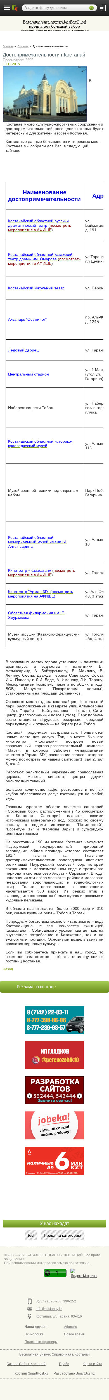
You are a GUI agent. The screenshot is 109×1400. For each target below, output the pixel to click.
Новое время (74, 1334)
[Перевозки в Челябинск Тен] (54, 1020)
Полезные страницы (41, 1342)
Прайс (64, 1364)
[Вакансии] (54, 1125)
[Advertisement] (54, 1206)
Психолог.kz (34, 1334)
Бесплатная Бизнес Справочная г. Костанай (54, 1354)
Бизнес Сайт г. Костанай (26, 1364)
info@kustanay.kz (49, 1309)
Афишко (70, 1327)
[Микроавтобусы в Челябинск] (54, 1055)
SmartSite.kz (85, 1373)
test (31, 1235)
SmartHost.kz (38, 1373)
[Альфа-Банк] (54, 1161)
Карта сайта (92, 1364)
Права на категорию (62, 1235)
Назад (8, 969)
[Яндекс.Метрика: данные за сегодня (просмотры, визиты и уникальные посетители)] (83, 1274)
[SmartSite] (54, 1090)
